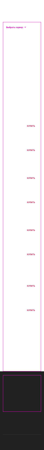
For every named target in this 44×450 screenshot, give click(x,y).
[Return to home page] (16, 5)
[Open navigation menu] (38, 5)
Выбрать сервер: (14, 27)
